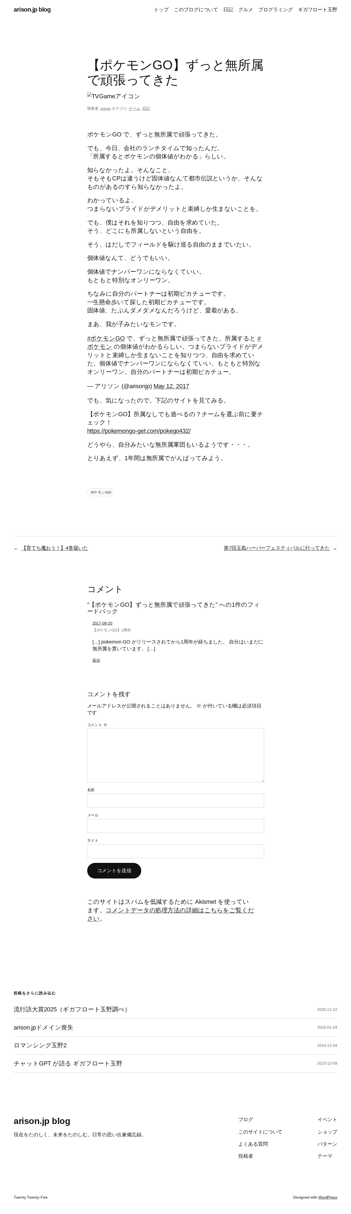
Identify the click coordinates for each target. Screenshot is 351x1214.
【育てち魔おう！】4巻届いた (54, 548)
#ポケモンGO (106, 338)
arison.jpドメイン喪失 (43, 1027)
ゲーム (134, 108)
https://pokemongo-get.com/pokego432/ (139, 430)
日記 (146, 108)
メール (93, 815)
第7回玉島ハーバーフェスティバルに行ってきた (277, 548)
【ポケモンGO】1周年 (111, 630)
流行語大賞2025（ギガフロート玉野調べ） (72, 1009)
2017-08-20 (102, 623)
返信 (96, 660)
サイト (93, 840)
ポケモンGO (100, 492)
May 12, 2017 (171, 386)
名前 (91, 790)
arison (105, 108)
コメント (97, 725)
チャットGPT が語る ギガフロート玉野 (68, 1063)
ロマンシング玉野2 (40, 1045)
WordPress (327, 1197)
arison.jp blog (32, 9)
